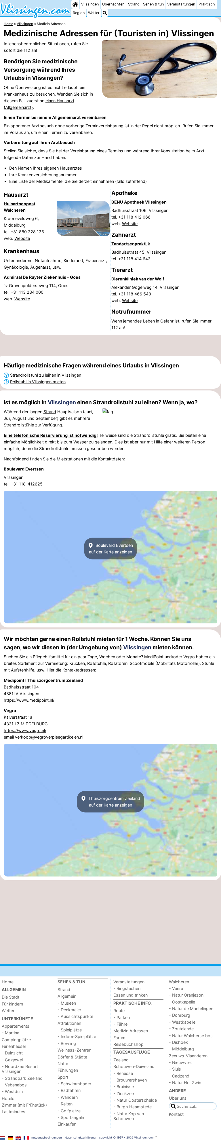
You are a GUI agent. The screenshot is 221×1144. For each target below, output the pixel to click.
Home (8, 981)
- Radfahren (69, 1090)
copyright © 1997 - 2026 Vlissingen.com (127, 1137)
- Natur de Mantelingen (191, 1008)
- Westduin (12, 1091)
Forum (119, 1037)
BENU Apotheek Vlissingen (139, 202)
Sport (63, 1077)
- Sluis (175, 1069)
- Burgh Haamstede (132, 1106)
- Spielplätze (70, 1029)
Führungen (68, 1070)
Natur (63, 1063)
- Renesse (123, 1073)
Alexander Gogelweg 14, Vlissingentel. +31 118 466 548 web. (145, 294)
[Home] (75, 4)
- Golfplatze (69, 1110)
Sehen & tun (153, 4)
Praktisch (207, 4)
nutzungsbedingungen (46, 1137)
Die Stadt (10, 997)
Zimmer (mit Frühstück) (24, 1105)
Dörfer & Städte (72, 1056)
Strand (134, 4)
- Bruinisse (123, 1086)
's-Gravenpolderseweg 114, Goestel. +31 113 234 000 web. (36, 292)
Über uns (177, 1098)
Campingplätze (16, 1039)
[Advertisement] (110, 345)
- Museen (67, 1003)
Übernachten (113, 4)
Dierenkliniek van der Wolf (137, 278)
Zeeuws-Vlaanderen (188, 1055)
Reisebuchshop (128, 1044)
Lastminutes (13, 1111)
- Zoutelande (181, 1028)
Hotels (8, 1098)
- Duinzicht (12, 1052)
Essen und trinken (130, 995)
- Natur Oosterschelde (135, 1100)
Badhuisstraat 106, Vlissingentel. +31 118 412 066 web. (139, 217)
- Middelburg (181, 1048)
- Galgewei (12, 1059)
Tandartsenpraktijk (130, 243)
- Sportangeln (71, 1117)
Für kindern (12, 1003)
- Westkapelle (182, 1022)
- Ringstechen (126, 988)
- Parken (121, 1017)
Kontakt (176, 1114)
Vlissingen (90, 4)
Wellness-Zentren (74, 1050)
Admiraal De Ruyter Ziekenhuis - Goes (42, 277)
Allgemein (67, 996)
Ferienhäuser (14, 1046)
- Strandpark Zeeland (22, 1078)
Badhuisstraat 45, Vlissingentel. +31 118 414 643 (138, 255)
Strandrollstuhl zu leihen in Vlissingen (45, 375)
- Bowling (67, 1043)
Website (22, 238)
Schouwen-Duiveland (134, 1066)
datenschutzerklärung (80, 1137)
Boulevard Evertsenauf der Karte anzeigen (111, 548)
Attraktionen (69, 1023)
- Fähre (120, 1024)
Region (79, 13)
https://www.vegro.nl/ (25, 730)
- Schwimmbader (74, 1083)
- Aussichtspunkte (75, 1016)
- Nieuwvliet (180, 1062)
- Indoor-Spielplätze (77, 1036)
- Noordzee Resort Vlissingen (20, 1069)
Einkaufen (67, 1124)
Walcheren (179, 981)
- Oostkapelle (182, 1001)
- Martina (10, 1032)
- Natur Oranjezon (186, 995)
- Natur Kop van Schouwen (128, 1116)
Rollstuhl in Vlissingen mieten (38, 381)
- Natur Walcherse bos (191, 1035)
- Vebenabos (14, 1084)
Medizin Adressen (130, 1030)
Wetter (94, 13)
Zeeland (121, 1059)
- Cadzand (179, 1075)
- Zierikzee (123, 1093)
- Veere (176, 988)
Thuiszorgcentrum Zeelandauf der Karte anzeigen (113, 801)
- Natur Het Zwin (185, 1082)
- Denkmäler (69, 1009)
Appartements (15, 1026)
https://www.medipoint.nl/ (29, 700)
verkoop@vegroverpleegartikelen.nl (49, 737)
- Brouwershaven (130, 1079)
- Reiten (65, 1103)
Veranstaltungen (181, 4)
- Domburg (179, 1015)
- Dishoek (178, 1042)
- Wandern (68, 1097)
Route (119, 1010)
